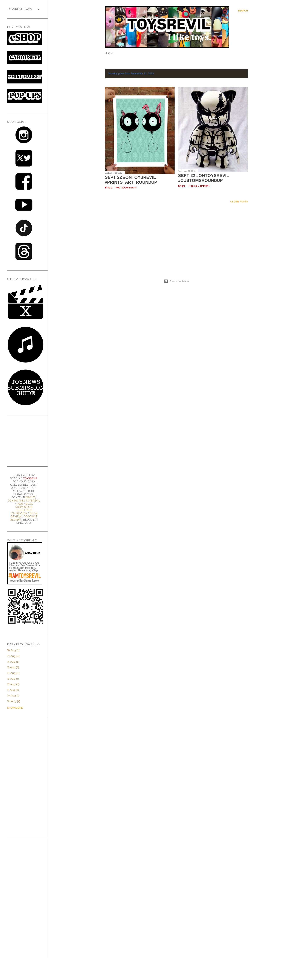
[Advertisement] (176, 237)
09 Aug (13, 701)
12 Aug (12, 684)
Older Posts (239, 201)
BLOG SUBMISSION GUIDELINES (24, 507)
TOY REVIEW (18, 513)
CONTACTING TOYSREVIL (24, 500)
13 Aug (12, 678)
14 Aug (13, 673)
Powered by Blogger (179, 281)
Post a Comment (125, 187)
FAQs (19, 503)
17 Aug (13, 656)
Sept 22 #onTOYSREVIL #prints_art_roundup (131, 180)
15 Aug (12, 667)
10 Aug (12, 695)
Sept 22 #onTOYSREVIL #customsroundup (203, 178)
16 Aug (12, 661)
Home (110, 53)
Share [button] (108, 187)
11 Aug (12, 690)
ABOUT (30, 497)
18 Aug (13, 650)
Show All (238, 73)
